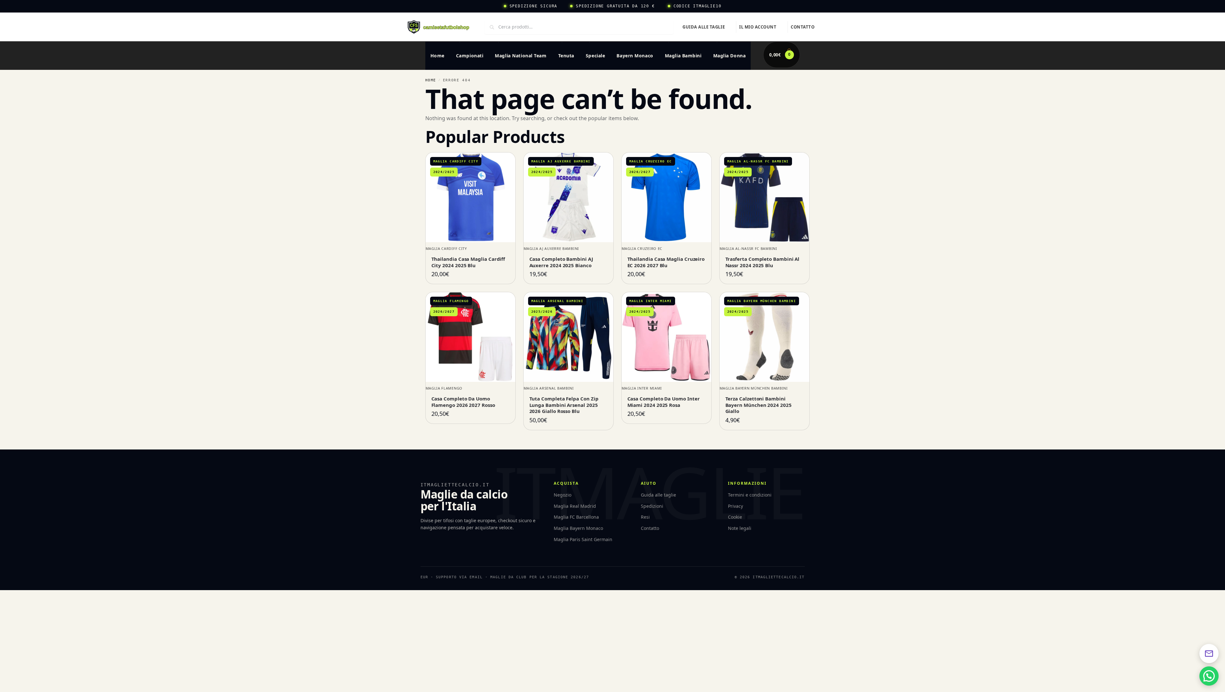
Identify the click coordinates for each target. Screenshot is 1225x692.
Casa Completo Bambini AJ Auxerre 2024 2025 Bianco (561, 262)
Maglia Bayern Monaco (578, 528)
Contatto (802, 27)
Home (431, 80)
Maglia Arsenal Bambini (549, 388)
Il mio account (757, 27)
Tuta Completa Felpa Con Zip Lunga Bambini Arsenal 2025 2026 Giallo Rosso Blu (564, 405)
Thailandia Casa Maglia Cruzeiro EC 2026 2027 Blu (666, 262)
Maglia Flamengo (444, 388)
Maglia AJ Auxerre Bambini (551, 248)
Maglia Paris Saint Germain (583, 539)
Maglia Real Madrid (575, 506)
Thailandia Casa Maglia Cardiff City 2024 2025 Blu (468, 262)
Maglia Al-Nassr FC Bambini (748, 248)
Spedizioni (652, 506)
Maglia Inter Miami (642, 388)
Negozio (562, 495)
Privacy (735, 506)
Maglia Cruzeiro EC (642, 248)
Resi (645, 517)
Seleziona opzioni (470, 271)
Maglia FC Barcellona (576, 517)
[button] (781, 55)
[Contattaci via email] (1209, 653)
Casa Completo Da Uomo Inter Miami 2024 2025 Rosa (663, 402)
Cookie (735, 517)
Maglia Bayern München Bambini (754, 388)
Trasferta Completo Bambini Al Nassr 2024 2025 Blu (762, 262)
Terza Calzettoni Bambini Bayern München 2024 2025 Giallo (758, 405)
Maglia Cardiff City (446, 248)
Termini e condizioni (750, 495)
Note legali (739, 528)
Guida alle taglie (703, 27)
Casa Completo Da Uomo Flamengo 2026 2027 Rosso (463, 402)
